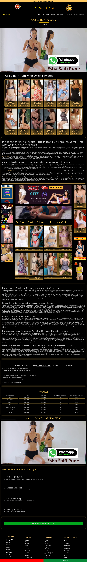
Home (40, 15)
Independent (60, 15)
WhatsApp (65, 560)
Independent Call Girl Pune (9, 171)
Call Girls (46, 15)
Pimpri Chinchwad (79, 15)
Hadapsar (69, 15)
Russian (53, 15)
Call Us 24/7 (44, 24)
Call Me (22, 560)
